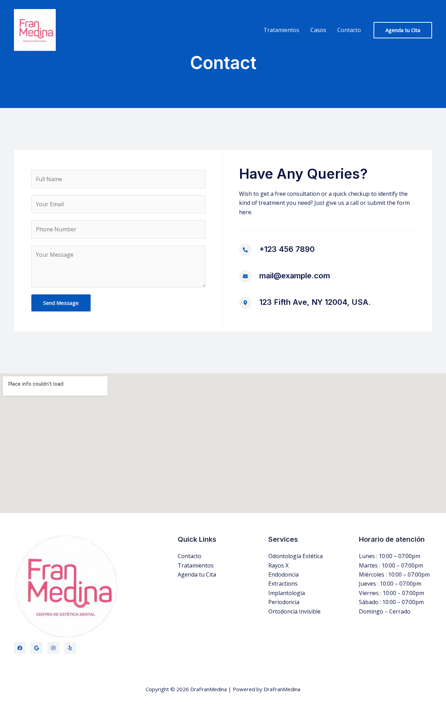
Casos (318, 30)
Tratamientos (281, 30)
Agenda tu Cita (197, 574)
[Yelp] (70, 648)
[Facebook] (20, 648)
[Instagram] (53, 648)
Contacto (349, 30)
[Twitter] (37, 648)
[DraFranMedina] (35, 29)
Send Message (61, 302)
